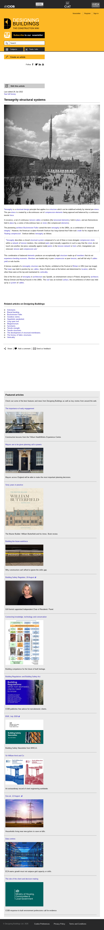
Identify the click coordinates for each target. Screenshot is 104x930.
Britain (75, 266)
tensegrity (55, 228)
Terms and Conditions (77, 924)
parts (48, 243)
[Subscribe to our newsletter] (24, 38)
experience (8, 258)
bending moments (20, 258)
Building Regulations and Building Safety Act (22, 677)
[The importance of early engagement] (24, 432)
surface (65, 280)
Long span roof (13, 321)
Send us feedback (44, 349)
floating (7, 234)
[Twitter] (36, 64)
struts (45, 223)
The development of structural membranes (23, 333)
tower (10, 269)
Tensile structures (14, 330)
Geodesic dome (13, 317)
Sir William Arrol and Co (14, 756)
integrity (7, 231)
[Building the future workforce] (24, 565)
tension (32, 220)
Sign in (96, 13)
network (15, 243)
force (12, 215)
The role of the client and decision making (21, 879)
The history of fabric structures (19, 335)
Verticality (11, 337)
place (78, 220)
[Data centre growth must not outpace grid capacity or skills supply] (24, 867)
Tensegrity (8, 209)
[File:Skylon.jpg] (52, 205)
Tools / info (33, 49)
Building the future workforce (16, 541)
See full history (10, 94)
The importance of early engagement (19, 408)
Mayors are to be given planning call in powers (23, 444)
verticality (44, 272)
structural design (22, 209)
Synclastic (11, 326)
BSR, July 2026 (11, 716)
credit (79, 231)
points (50, 246)
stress (96, 209)
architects (94, 277)
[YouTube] (42, 64)
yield (6, 261)
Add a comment (24, 349)
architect (19, 228)
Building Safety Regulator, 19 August (19, 577)
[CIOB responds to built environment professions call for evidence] (24, 906)
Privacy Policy (59, 924)
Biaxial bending (13, 312)
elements (59, 212)
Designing (29, 304)
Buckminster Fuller (30, 228)
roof (47, 280)
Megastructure (12, 324)
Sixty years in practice (14, 485)
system (13, 283)
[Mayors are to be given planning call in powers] (24, 473)
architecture (37, 277)
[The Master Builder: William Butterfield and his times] (24, 529)
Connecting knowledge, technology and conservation (26, 617)
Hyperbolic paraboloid (15, 319)
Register (87, 13)
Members (31, 258)
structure (53, 209)
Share (9, 349)
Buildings (40, 304)
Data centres (10, 839)
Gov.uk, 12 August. (12, 796)
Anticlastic (11, 310)
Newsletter (77, 13)
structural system (37, 240)
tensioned (57, 220)
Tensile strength (13, 328)
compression (50, 212)
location (85, 269)
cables (38, 220)
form (74, 246)
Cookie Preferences (42, 924)
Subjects (13, 49)
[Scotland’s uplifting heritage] (24, 784)
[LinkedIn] (39, 64)
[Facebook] (32, 64)
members (80, 255)
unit (35, 249)
